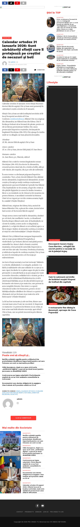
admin (13, 62)
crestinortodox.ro (17, 119)
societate (14, 394)
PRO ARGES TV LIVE (57, 512)
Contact (19, 512)
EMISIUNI (38, 512)
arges (18, 391)
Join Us (45, 512)
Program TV (29, 512)
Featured (27, 393)
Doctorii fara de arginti (15, 393)
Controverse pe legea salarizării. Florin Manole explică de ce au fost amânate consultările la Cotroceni (21, 377)
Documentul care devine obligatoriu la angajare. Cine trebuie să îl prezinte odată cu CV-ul (21, 384)
